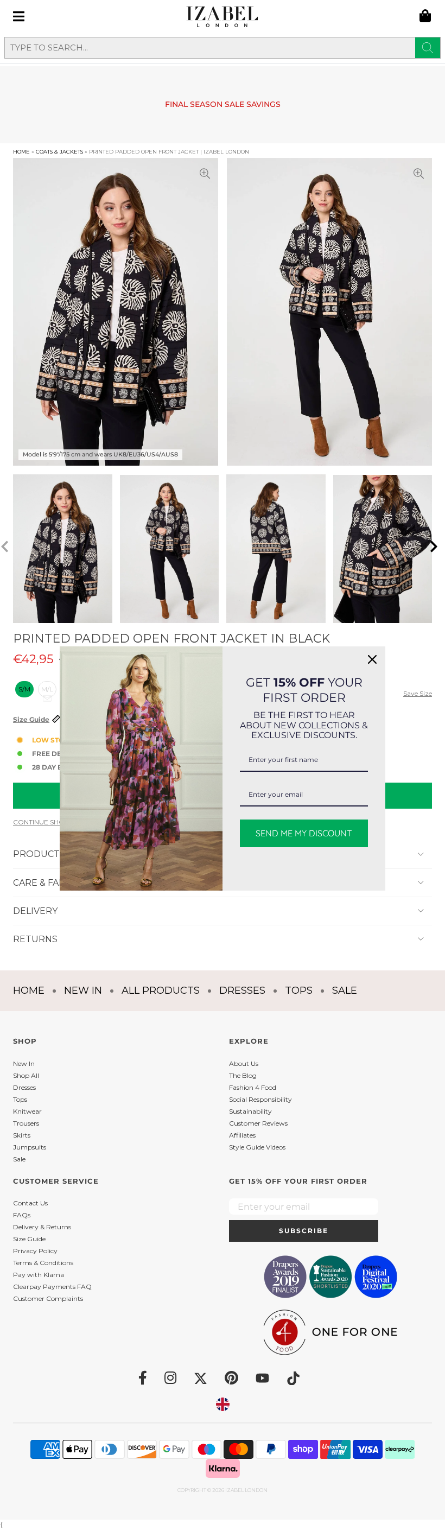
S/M (24, 689)
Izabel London (246, 1490)
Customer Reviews (258, 1123)
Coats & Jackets (59, 152)
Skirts (21, 1135)
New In (83, 990)
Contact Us (30, 1203)
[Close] (372, 659)
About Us (243, 1063)
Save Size (417, 693)
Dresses (242, 990)
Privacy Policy (35, 1251)
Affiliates (242, 1135)
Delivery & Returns (42, 1227)
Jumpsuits (29, 1147)
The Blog (243, 1075)
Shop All (26, 1075)
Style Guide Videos (257, 1147)
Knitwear (27, 1111)
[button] (437, 549)
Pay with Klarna (38, 1275)
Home (21, 152)
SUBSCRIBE (303, 1231)
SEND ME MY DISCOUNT (304, 833)
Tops (299, 990)
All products (161, 990)
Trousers (26, 1123)
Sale (344, 990)
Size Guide (31, 719)
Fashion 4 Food (252, 1087)
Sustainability (250, 1111)
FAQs (21, 1215)
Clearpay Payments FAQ (52, 1286)
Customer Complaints (48, 1298)
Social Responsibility (260, 1099)
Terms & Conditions (43, 1263)
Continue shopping (49, 822)
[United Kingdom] (223, 1404)
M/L (47, 689)
